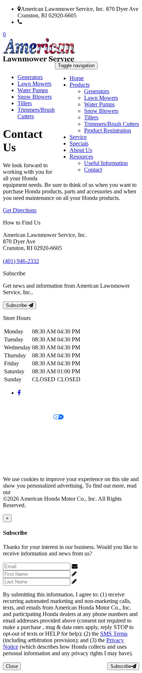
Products (80, 85)
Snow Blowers (101, 111)
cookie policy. (28, 492)
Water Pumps (99, 104)
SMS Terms (16, 442)
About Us (81, 150)
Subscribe (17, 305)
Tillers (91, 117)
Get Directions (19, 210)
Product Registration (107, 130)
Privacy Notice (20, 405)
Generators (96, 91)
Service (78, 137)
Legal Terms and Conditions (35, 430)
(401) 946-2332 (40, 22)
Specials (79, 143)
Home (77, 78)
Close (12, 666)
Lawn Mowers (101, 98)
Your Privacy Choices (28, 417)
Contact (93, 170)
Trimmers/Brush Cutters (111, 124)
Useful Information (106, 163)
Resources (81, 156)
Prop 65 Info (17, 454)
